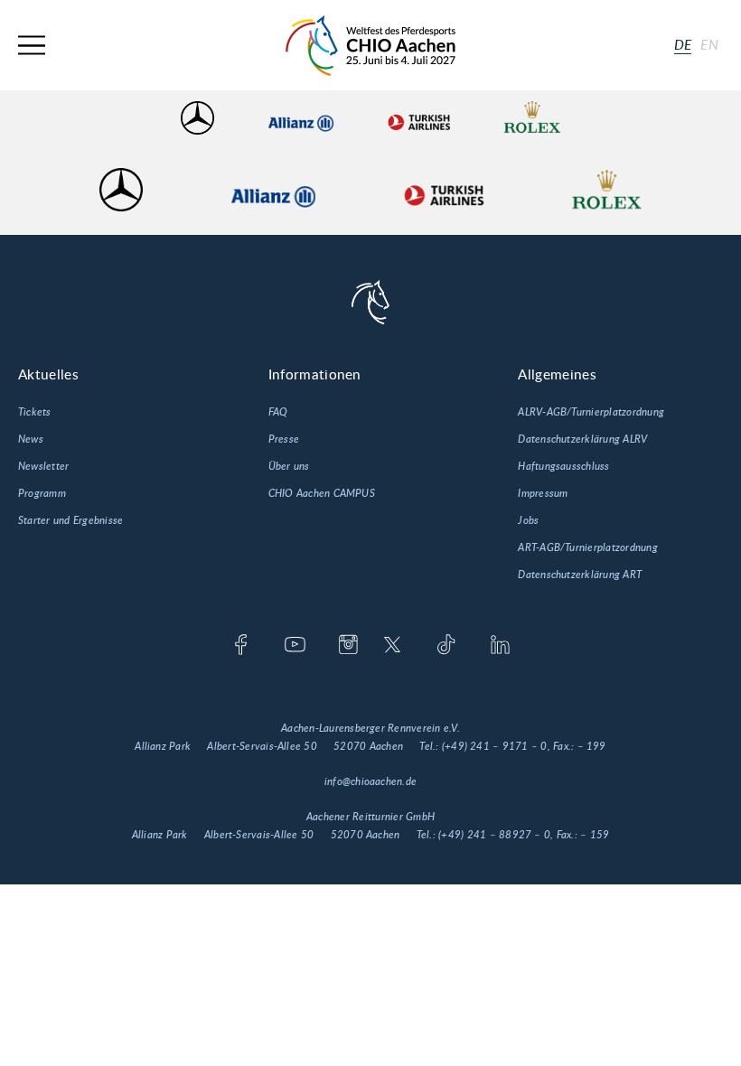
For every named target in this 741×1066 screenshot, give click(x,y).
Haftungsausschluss (563, 466)
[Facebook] (240, 646)
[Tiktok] (446, 646)
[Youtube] (295, 646)
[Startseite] (370, 45)
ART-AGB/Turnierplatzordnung (587, 547)
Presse (283, 439)
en (709, 45)
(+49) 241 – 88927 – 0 (494, 834)
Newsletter (43, 466)
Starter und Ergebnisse (70, 520)
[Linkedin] (500, 646)
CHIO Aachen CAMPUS (321, 493)
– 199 (591, 746)
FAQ (278, 412)
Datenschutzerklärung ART (580, 574)
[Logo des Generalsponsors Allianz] (300, 118)
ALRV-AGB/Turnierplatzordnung (591, 412)
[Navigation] (31, 45)
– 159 (594, 834)
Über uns (289, 466)
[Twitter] (392, 646)
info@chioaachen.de (370, 781)
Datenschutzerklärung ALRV (582, 439)
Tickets (35, 412)
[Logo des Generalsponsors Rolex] (532, 118)
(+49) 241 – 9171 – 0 (495, 746)
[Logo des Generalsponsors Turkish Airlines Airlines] (418, 118)
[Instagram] (348, 646)
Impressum (542, 493)
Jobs (528, 520)
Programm (42, 493)
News (30, 439)
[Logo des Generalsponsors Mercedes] (197, 118)
